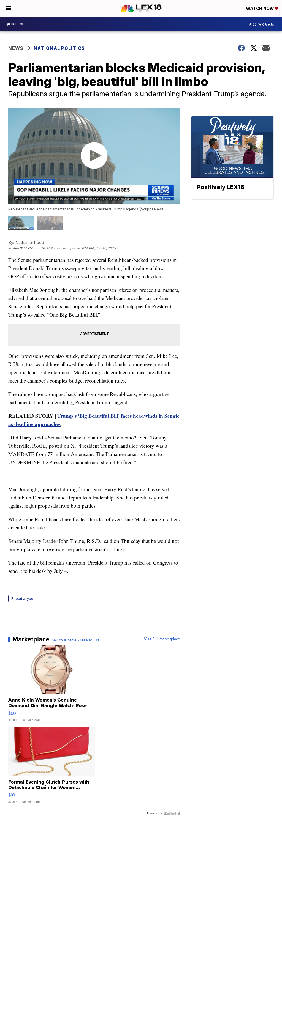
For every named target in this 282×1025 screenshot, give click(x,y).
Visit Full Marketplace (162, 639)
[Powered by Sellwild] (172, 813)
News (15, 48)
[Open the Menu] (8, 8)
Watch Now (260, 8)
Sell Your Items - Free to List (75, 640)
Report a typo (22, 599)
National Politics (59, 48)
